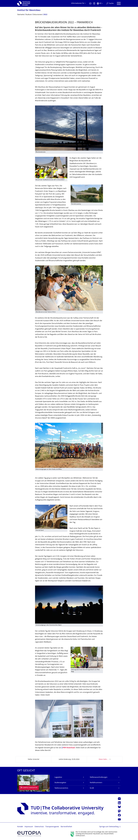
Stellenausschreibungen (98, 777)
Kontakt (20, 827)
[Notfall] (90, 3)
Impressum (29, 827)
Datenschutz (39, 827)
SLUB (92, 788)
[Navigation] (119, 3)
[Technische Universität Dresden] (23, 3)
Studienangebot (60, 783)
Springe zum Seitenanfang (109, 827)
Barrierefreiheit (66, 827)
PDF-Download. (69, 748)
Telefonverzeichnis (61, 788)
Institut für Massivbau (28, 10)
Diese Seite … (103, 759)
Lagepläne (58, 777)
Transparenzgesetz (52, 827)
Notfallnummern (96, 783)
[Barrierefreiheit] (94, 3)
